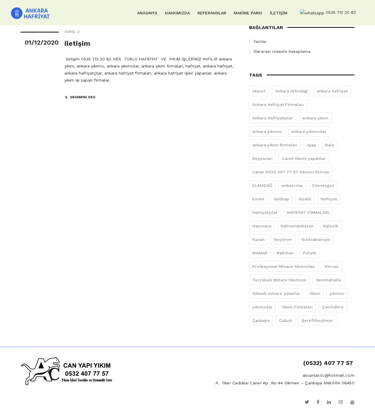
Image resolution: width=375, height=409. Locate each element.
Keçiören (283, 239)
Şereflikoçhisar (317, 320)
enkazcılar (292, 185)
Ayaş (311, 145)
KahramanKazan (297, 226)
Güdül (305, 199)
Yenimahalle (328, 280)
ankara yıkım (315, 118)
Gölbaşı (281, 199)
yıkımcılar (262, 307)
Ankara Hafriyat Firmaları (278, 104)
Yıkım (314, 293)
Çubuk (285, 320)
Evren (258, 199)
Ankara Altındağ (291, 91)
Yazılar (260, 41)
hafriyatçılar (264, 212)
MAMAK (259, 253)
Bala (329, 145)
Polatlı (309, 253)
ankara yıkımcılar (308, 131)
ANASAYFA (147, 13)
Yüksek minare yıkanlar (276, 293)
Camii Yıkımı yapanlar (304, 158)
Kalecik (330, 226)
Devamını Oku (83, 97)
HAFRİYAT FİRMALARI (308, 212)
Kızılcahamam (315, 239)
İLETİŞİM (278, 13)
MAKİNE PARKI (248, 13)
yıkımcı (337, 293)
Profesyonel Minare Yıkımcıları (283, 266)
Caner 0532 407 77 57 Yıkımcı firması (291, 172)
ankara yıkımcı (267, 131)
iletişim (77, 43)
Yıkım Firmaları (297, 307)
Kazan (258, 239)
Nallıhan (285, 253)
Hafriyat (329, 199)
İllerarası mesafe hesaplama (282, 51)
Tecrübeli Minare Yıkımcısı (279, 280)
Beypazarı (262, 158)
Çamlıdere (333, 307)
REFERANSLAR (211, 13)
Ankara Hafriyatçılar (272, 118)
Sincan (332, 266)
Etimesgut (323, 185)
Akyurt (259, 91)
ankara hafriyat (332, 91)
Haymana (261, 226)
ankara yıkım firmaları (274, 145)
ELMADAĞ (262, 185)
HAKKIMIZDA (177, 13)
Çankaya (261, 320)
